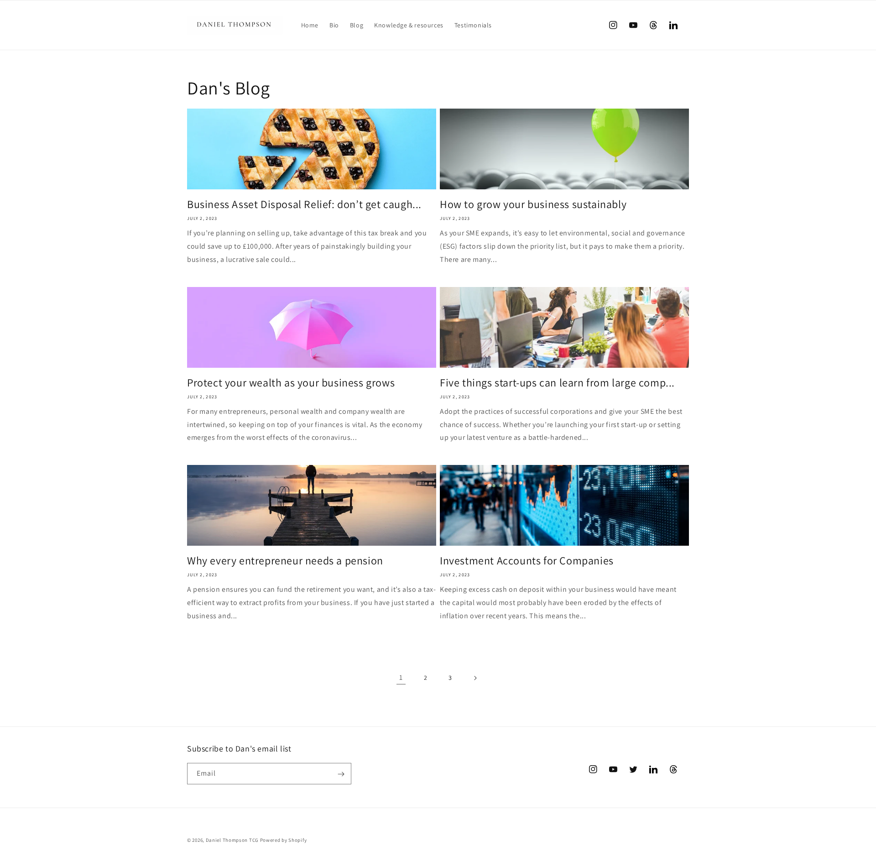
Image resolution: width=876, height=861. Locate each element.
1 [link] (401, 677)
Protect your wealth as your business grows (291, 383)
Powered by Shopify (283, 840)
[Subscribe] (341, 774)
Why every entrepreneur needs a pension (285, 560)
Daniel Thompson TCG (232, 840)
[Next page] (475, 678)
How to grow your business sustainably (533, 204)
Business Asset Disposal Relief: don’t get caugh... (304, 204)
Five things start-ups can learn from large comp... (557, 383)
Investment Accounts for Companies (527, 560)
